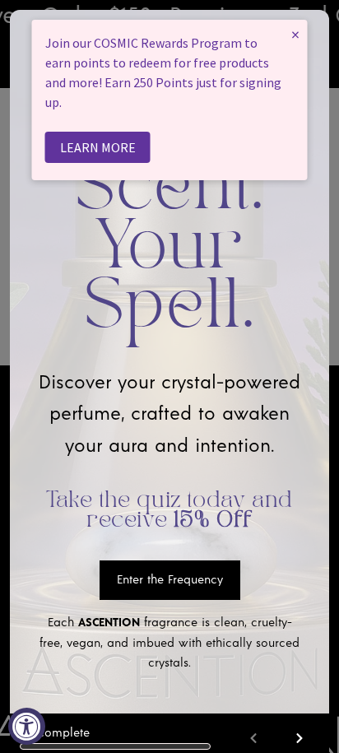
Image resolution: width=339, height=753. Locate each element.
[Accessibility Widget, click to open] (26, 726)
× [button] (295, 34)
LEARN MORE (98, 147)
